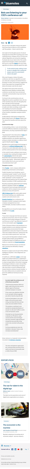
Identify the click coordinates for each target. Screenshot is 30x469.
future (17, 118)
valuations (5, 248)
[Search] (27, 3)
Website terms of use (6, 459)
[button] (2, 3)
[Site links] (10, 446)
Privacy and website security (7, 456)
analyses (21, 185)
